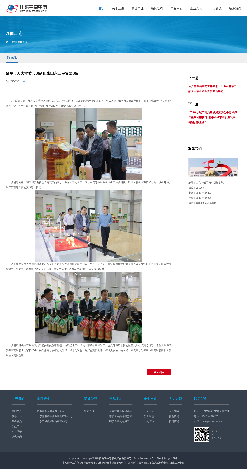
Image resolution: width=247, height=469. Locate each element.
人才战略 (174, 411)
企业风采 (17, 431)
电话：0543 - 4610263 (206, 416)
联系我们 (235, 8)
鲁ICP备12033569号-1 (145, 458)
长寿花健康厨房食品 (120, 411)
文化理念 (149, 411)
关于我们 (18, 399)
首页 (102, 8)
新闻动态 (157, 8)
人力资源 (216, 8)
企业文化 (196, 8)
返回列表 (159, 372)
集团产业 (138, 8)
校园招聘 (174, 421)
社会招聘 (174, 416)
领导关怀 (17, 416)
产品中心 (177, 8)
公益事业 (17, 426)
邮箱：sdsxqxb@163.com (208, 421)
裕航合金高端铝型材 (120, 416)
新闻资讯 (12, 57)
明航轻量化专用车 (119, 421)
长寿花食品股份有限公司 (51, 411)
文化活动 (149, 421)
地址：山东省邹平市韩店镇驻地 (211, 411)
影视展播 (17, 436)
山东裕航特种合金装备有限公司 (54, 416)
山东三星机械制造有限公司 (52, 421)
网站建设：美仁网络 (167, 458)
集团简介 (17, 411)
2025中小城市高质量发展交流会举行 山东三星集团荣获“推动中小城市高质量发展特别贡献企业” (212, 117)
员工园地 (149, 416)
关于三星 (118, 8)
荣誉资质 (17, 421)
